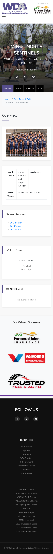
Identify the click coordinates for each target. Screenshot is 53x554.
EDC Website (26, 473)
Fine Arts (26, 508)
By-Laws (26, 450)
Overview (7, 88)
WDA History (26, 446)
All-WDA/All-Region (26, 512)
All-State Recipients (26, 516)
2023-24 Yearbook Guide (26, 527)
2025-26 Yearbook (26, 520)
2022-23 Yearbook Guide (26, 524)
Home (7, 99)
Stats (40, 88)
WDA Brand (26, 454)
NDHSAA (26, 469)
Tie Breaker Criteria (26, 465)
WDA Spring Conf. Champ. (26, 504)
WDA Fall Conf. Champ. (26, 497)
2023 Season (16, 229)
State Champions (26, 489)
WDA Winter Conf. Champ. (27, 501)
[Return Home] (15, 8)
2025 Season (16, 222)
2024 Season (16, 226)
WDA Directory (26, 458)
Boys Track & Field (22, 99)
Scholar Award (26, 462)
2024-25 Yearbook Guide (26, 531)
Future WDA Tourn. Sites (26, 493)
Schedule (30, 88)
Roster (18, 88)
